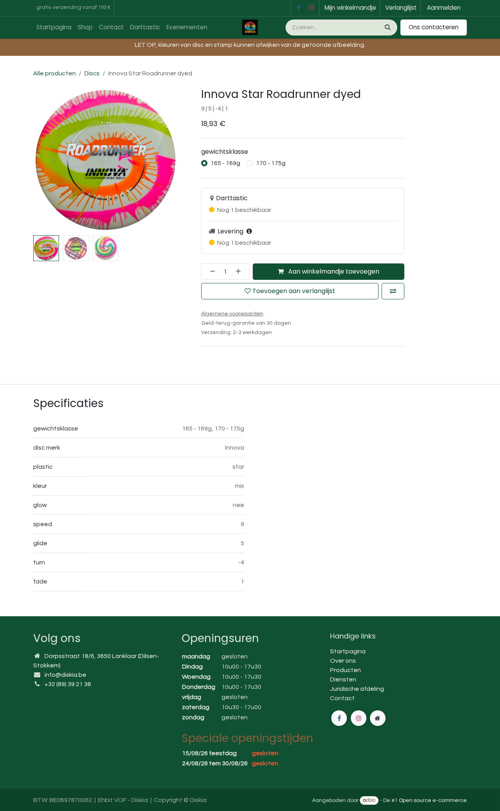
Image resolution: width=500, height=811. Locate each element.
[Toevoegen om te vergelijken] (393, 291)
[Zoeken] (387, 28)
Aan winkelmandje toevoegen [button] (333, 271)
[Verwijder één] (210, 271)
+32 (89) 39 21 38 (68, 684)
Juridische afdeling (357, 689)
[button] (40, 160)
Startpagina (348, 651)
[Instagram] (312, 8)
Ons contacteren (434, 27)
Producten (345, 670)
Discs (92, 73)
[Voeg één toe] (240, 271)
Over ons (343, 661)
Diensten (343, 679)
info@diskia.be (65, 675)
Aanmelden (444, 8)
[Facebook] (298, 8)
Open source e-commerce (433, 800)
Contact (342, 698)
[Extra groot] (378, 718)
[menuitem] (54, 27)
